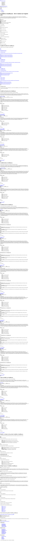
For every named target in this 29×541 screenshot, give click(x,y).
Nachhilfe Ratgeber (4, 536)
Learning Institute (2, 129)
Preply (1, 265)
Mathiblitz (1, 185)
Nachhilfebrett (1, 348)
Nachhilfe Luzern (4, 531)
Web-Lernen (1, 382)
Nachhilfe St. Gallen (4, 532)
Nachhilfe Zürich (4, 533)
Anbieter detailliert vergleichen (3, 514)
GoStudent (1, 399)
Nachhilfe (3, 2)
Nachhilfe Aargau (4, 529)
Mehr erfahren (1, 114)
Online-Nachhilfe (4, 525)
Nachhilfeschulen (4, 524)
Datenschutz (3, 538)
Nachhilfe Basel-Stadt (4, 530)
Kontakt (3, 537)
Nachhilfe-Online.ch (2, 416)
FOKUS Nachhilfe (2, 96)
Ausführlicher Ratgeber (10, 514)
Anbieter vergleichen (4, 526)
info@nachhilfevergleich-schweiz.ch (5, 521)
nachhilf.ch (1, 293)
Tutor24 (1, 237)
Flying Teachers (2, 145)
